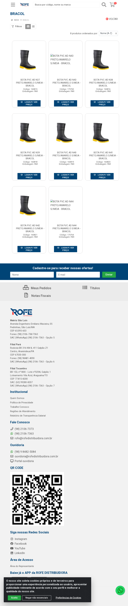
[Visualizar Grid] (28, 26)
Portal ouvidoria (24, 461)
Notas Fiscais (41, 296)
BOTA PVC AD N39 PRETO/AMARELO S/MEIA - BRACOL (30, 155)
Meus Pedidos (40, 288)
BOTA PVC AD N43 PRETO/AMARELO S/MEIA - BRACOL (67, 82)
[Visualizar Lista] (33, 26)
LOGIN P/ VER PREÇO (30, 103)
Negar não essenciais (36, 597)
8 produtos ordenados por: (84, 33)
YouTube (19, 548)
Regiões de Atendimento (22, 411)
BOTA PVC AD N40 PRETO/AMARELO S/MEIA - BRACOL (67, 155)
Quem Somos (17, 398)
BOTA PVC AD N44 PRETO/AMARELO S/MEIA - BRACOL (67, 228)
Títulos (94, 288)
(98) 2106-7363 (24, 433)
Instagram (20, 539)
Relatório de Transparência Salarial (28, 415)
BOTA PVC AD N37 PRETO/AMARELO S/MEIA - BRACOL (30, 82)
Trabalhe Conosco (19, 407)
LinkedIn (19, 553)
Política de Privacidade (21, 402)
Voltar (113, 18)
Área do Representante (22, 566)
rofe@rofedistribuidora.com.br (33, 438)
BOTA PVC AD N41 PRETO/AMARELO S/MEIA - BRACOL (103, 155)
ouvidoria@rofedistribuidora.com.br (36, 456)
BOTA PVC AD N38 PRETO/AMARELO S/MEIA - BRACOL (103, 82)
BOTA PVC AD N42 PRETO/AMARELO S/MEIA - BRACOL (30, 228)
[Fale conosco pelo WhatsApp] (120, 590)
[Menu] (13, 4)
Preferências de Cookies (68, 597)
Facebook (20, 543)
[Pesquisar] (104, 4)
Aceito (14, 597)
